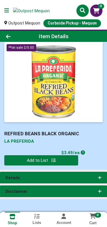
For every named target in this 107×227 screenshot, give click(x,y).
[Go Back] (16, 36)
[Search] (82, 11)
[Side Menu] (6, 10)
